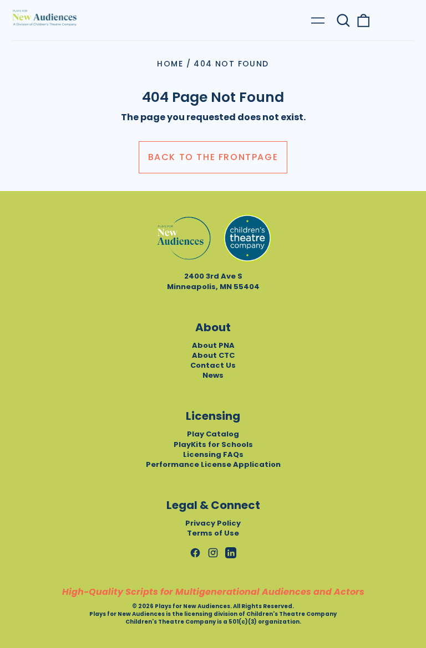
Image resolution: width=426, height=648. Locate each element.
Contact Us (213, 365)
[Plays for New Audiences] (44, 18)
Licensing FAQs (213, 454)
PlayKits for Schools (213, 444)
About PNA (213, 345)
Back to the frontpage (213, 157)
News (213, 375)
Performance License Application (213, 464)
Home (170, 63)
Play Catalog (213, 434)
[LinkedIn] (230, 552)
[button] (343, 20)
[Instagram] (213, 552)
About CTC (213, 355)
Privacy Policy (213, 523)
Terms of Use (213, 533)
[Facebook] (195, 552)
